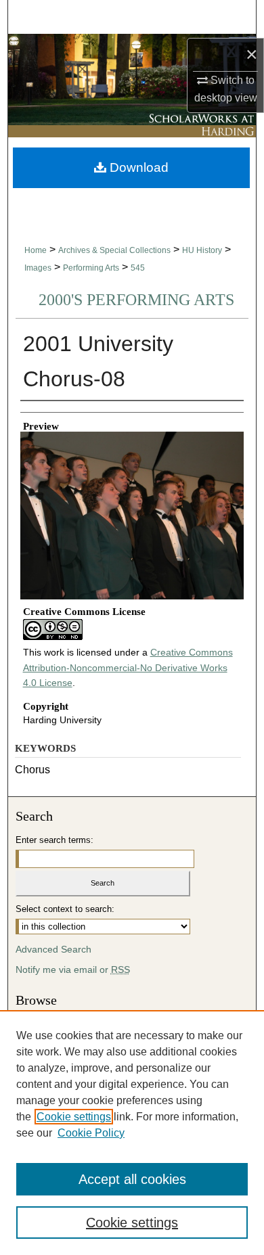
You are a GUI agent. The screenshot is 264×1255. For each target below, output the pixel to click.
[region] (132, 1132)
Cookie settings (74, 1116)
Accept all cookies (132, 1179)
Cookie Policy (91, 1133)
